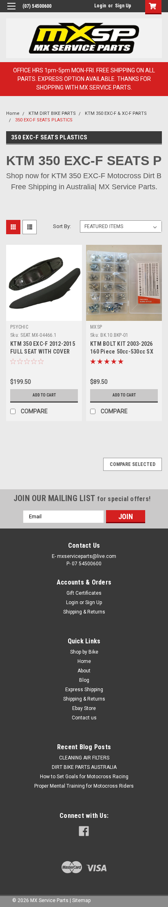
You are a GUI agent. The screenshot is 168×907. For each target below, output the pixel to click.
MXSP (96, 327)
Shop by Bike (84, 652)
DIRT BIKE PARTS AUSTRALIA (84, 767)
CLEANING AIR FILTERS (84, 758)
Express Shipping (84, 689)
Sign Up (123, 6)
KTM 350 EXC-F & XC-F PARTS (116, 113)
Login (100, 6)
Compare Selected (132, 464)
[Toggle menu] (11, 11)
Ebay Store (84, 708)
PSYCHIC (19, 327)
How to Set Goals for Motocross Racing (84, 776)
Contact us (84, 718)
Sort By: (62, 226)
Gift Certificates (84, 593)
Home (13, 113)
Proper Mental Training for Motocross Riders (84, 786)
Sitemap (81, 900)
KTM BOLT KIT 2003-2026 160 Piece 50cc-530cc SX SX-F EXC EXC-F (121, 351)
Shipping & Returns (84, 612)
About (84, 671)
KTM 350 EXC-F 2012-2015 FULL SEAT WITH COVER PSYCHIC (42, 351)
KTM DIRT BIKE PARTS (52, 113)
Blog (84, 680)
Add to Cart (44, 395)
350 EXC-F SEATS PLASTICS (44, 120)
